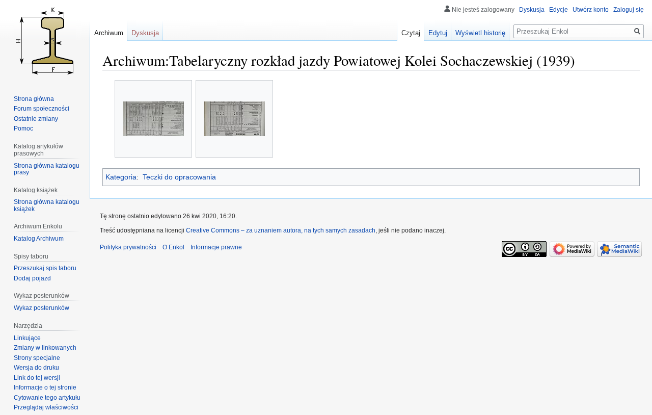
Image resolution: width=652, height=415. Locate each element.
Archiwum (108, 33)
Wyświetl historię (480, 33)
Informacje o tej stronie (45, 387)
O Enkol (173, 247)
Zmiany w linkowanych (45, 347)
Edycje (558, 9)
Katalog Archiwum (39, 238)
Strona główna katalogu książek (46, 205)
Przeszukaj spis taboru (45, 268)
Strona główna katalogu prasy (46, 169)
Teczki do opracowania (179, 177)
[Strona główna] (45, 41)
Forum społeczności (41, 108)
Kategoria (121, 177)
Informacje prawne (216, 247)
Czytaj (410, 33)
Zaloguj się (628, 9)
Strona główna (34, 98)
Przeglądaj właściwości (46, 407)
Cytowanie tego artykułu (47, 397)
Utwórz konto (591, 9)
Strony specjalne (37, 357)
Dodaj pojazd (32, 278)
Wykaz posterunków (41, 308)
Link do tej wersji (37, 377)
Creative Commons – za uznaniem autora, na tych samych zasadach (280, 230)
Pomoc (23, 128)
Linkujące (27, 338)
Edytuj (437, 33)
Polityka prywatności (128, 247)
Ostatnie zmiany (36, 118)
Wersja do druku (36, 367)
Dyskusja (532, 9)
